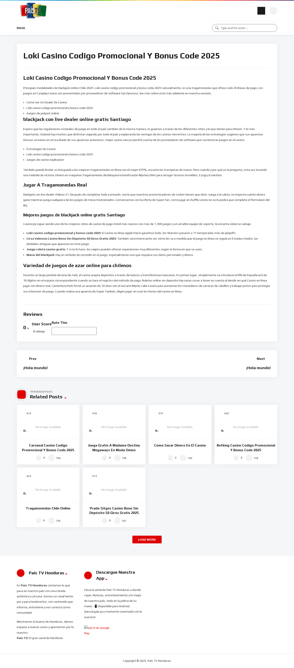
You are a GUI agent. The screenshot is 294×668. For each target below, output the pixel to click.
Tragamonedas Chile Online (48, 508)
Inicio (21, 28)
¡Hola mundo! (35, 367)
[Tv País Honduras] (34, 11)
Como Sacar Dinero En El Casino (180, 445)
